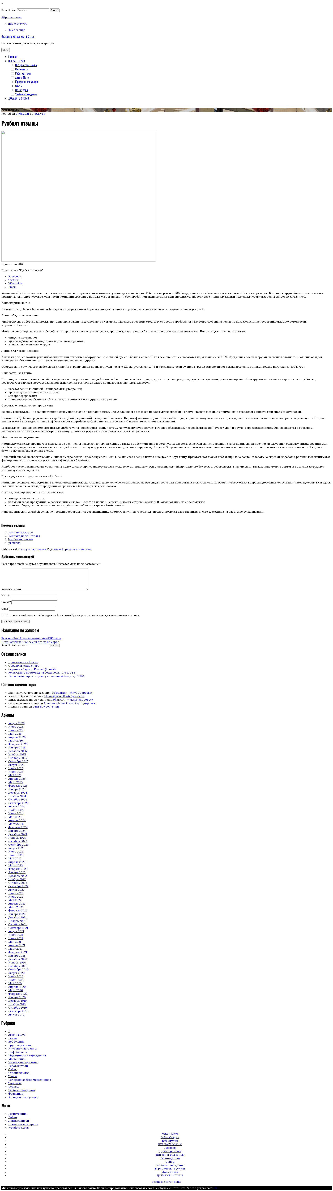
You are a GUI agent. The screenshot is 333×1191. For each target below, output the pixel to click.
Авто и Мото (22, 77)
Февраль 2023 (17, 869)
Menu (5, 50)
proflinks (14, 543)
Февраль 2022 (17, 910)
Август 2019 (16, 1014)
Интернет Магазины (26, 65)
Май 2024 (15, 817)
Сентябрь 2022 (18, 886)
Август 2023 (16, 848)
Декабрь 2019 (17, 1000)
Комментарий (11, 589)
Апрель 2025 (16, 778)
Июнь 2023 (15, 855)
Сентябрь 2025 (18, 761)
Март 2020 (15, 990)
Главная (12, 57)
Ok (215, 1188)
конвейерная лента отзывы (72, 549)
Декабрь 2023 (17, 834)
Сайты (18, 86)
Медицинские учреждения (27, 1055)
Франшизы (15, 1093)
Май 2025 (14, 775)
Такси (12, 1076)
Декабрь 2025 (17, 751)
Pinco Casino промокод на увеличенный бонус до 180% (46, 676)
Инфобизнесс (18, 1052)
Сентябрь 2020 (18, 969)
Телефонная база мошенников (29, 1079)
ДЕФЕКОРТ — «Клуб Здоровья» (71, 699)
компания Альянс (20, 532)
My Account (17, 30)
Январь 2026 (16, 747)
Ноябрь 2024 (17, 796)
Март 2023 (15, 865)
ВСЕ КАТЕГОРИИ (16, 61)
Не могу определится (31, 549)
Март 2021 (15, 948)
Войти (12, 1117)
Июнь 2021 (15, 938)
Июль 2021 (15, 934)
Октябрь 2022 (17, 882)
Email (6, 602)
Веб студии (16, 1041)
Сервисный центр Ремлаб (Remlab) (32, 669)
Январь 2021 (16, 955)
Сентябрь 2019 (18, 1011)
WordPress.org (18, 1127)
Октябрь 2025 (17, 758)
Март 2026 (15, 740)
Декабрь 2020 (17, 959)
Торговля (15, 1083)
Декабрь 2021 (17, 917)
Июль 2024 (15, 810)
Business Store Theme (166, 1181)
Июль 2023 (15, 851)
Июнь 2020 (15, 980)
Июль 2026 (15, 726)
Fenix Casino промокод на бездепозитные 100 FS (41, 672)
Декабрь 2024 (17, 792)
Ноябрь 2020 (17, 962)
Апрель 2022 (16, 903)
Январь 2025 (16, 789)
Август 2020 (16, 973)
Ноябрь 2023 (17, 837)
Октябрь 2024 (17, 799)
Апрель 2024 (17, 820)
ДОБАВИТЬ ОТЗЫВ (18, 98)
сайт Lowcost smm (46, 706)
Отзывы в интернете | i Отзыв (18, 36)
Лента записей (18, 1120)
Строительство (18, 1072)
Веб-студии (21, 90)
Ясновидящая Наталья (24, 536)
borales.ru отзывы (20, 539)
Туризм (13, 1086)
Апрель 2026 (16, 737)
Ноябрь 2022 (17, 879)
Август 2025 (16, 764)
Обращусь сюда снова (23, 665)
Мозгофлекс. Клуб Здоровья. (64, 696)
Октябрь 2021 (17, 924)
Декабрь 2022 (17, 875)
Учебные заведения (26, 94)
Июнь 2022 (15, 896)
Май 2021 (14, 941)
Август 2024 (16, 806)
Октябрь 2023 (17, 841)
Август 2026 (16, 723)
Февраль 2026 (17, 744)
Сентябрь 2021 (18, 927)
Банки (12, 1038)
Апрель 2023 (16, 862)
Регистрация (17, 1113)
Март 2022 (15, 907)
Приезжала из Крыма (23, 662)
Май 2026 (15, 733)
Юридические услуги (26, 82)
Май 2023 (15, 858)
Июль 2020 (15, 976)
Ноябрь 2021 (16, 921)
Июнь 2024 (15, 813)
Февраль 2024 (18, 827)
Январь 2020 (17, 997)
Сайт (4, 608)
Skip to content (11, 17)
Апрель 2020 (17, 986)
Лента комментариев (23, 1124)
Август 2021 (16, 931)
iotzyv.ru (39, 113)
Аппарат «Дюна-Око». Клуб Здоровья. (70, 703)
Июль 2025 (15, 768)
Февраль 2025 (17, 785)
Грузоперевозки (19, 1045)
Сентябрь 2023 (18, 844)
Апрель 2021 (16, 945)
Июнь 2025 (15, 771)
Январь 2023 (16, 872)
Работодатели (23, 73)
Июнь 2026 (15, 730)
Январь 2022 (16, 914)
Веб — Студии (170, 1137)
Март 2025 (15, 782)
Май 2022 (15, 900)
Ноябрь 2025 (17, 754)
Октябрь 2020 (17, 966)
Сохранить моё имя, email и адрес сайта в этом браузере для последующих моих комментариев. (73, 615)
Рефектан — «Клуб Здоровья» (72, 692)
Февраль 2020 (18, 993)
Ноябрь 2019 (17, 1004)
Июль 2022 (15, 893)
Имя (5, 595)
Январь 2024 (17, 830)
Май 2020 (15, 983)
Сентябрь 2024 (18, 803)
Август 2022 (16, 889)
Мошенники (21, 69)
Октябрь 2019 (17, 1007)
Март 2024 (15, 823)
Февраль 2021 (17, 952)
